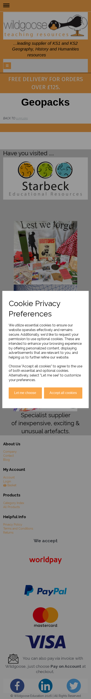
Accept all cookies (63, 393)
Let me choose (25, 393)
